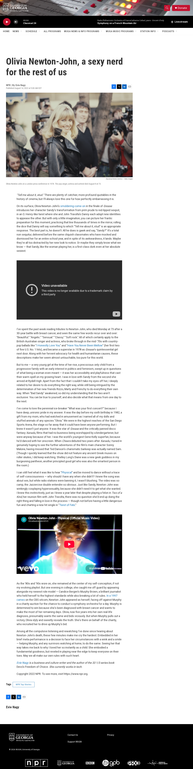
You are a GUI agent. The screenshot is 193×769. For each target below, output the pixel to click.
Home (6, 31)
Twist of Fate (67, 505)
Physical (67, 472)
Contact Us (73, 735)
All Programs (52, 31)
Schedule (31, 31)
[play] (6, 22)
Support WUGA (75, 742)
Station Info (148, 31)
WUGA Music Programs (120, 31)
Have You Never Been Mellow (85, 345)
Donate (182, 7)
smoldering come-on (72, 206)
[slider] (20, 21)
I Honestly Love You (48, 345)
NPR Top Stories (23, 684)
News (16, 31)
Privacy (110, 735)
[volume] (15, 22)
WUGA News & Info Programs (81, 31)
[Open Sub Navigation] (21, 31)
